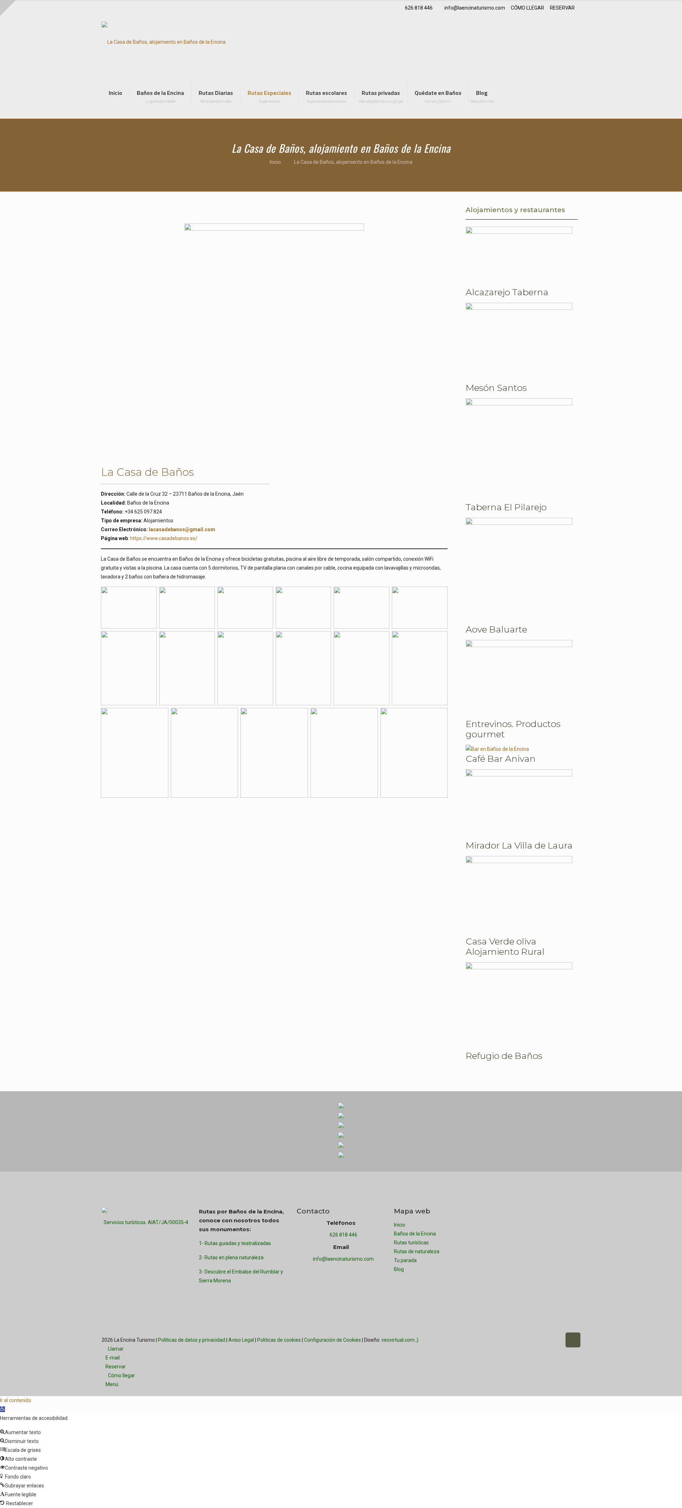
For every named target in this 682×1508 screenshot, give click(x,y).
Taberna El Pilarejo (506, 507)
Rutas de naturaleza (416, 1251)
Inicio (275, 162)
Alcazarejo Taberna (507, 292)
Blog (399, 1269)
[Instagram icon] (540, 1340)
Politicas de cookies (279, 1340)
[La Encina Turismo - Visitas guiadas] (164, 41)
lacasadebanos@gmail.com (182, 529)
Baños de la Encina (415, 1234)
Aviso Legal (241, 1340)
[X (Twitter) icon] (526, 1340)
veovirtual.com (398, 1340)
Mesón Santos (496, 387)
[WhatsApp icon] (511, 1340)
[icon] (555, 1340)
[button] (2, 1409)
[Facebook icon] (518, 1340)
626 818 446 (419, 8)
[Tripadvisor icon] (548, 1340)
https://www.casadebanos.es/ (163, 538)
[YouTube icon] (533, 1340)
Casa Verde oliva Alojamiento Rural (505, 946)
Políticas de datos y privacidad (191, 1340)
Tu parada (405, 1260)
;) (417, 1340)
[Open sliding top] (8, 8)
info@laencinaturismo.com (474, 8)
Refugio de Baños (504, 1055)
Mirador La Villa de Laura (519, 845)
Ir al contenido (15, 1400)
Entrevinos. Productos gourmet (513, 728)
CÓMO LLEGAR (527, 8)
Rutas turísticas (411, 1242)
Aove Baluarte (496, 629)
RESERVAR (562, 8)
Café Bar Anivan (501, 758)
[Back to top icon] (572, 1339)
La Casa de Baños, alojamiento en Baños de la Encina (353, 162)
